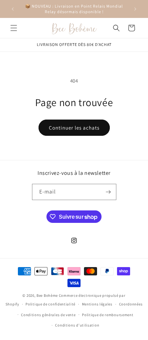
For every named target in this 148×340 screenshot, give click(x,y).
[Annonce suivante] (135, 9)
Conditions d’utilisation (77, 325)
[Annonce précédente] (12, 9)
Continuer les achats (74, 127)
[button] (13, 28)
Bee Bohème (47, 295)
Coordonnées (131, 304)
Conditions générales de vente (48, 314)
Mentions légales (97, 304)
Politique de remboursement (107, 314)
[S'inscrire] (108, 192)
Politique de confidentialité (50, 304)
